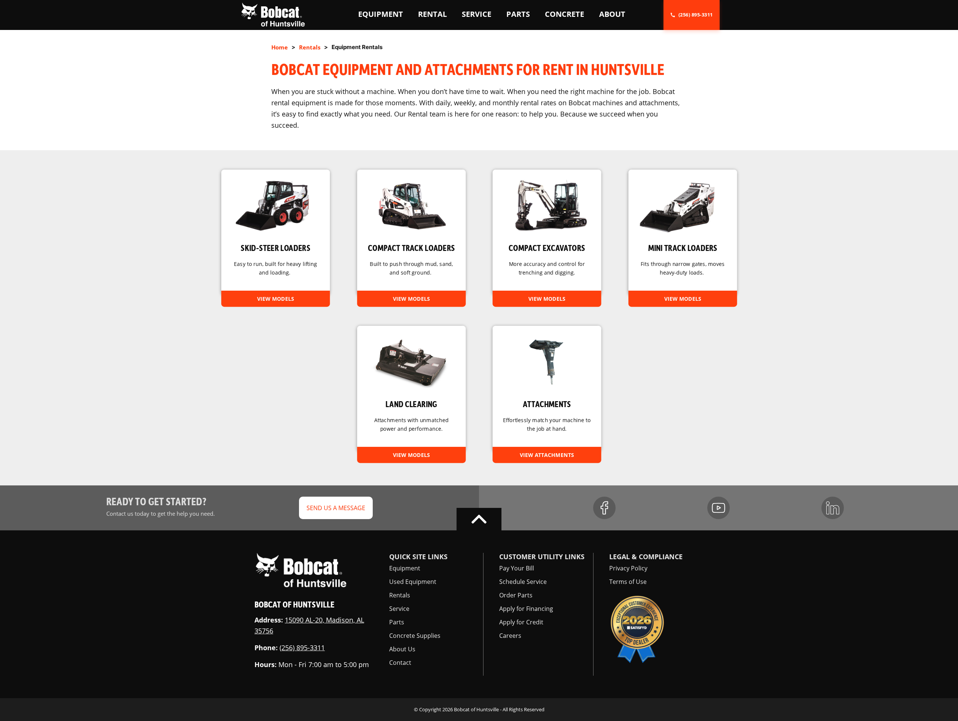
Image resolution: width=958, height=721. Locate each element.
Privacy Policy (628, 568)
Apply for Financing (526, 609)
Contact (400, 662)
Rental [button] (432, 14)
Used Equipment (412, 582)
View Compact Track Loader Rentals (411, 231)
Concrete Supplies (414, 635)
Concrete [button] (564, 14)
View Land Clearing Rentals (411, 388)
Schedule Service (523, 582)
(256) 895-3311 (302, 647)
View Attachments (547, 454)
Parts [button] (518, 14)
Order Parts (516, 595)
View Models (275, 298)
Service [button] (476, 14)
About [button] (612, 14)
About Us (402, 649)
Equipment (404, 568)
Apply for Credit (521, 622)
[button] (272, 14)
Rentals (309, 47)
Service (399, 609)
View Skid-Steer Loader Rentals (275, 231)
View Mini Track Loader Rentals (682, 231)
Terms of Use (628, 582)
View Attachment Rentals (546, 388)
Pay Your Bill (516, 568)
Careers (510, 635)
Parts (396, 622)
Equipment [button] (380, 14)
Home (279, 47)
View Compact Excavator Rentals (546, 231)
